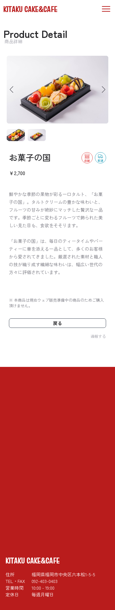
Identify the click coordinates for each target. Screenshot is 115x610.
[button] (103, 89)
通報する (98, 336)
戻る (57, 323)
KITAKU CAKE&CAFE (30, 9)
